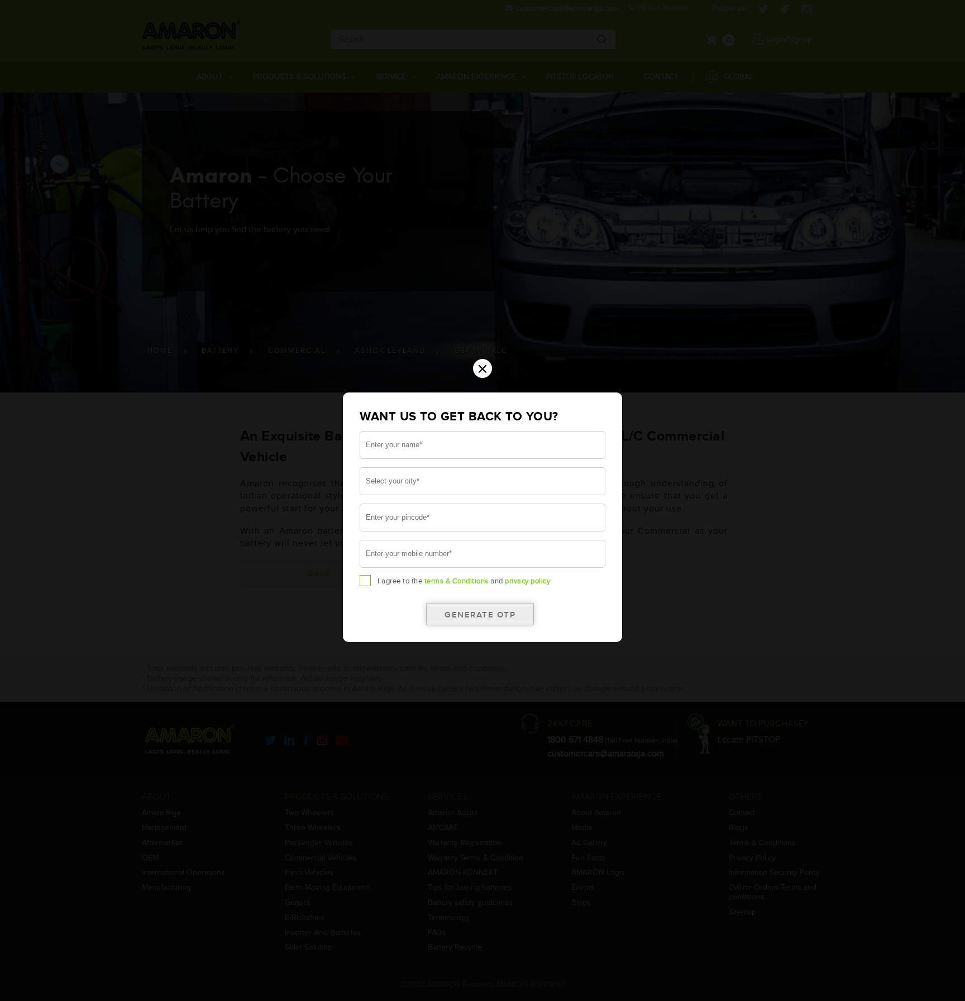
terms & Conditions (456, 581)
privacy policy (527, 581)
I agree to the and (464, 581)
